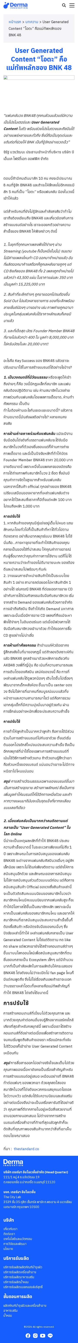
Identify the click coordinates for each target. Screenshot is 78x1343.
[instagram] (35, 1335)
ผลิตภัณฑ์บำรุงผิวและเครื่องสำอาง (24, 1305)
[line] (50, 1335)
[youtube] (43, 1335)
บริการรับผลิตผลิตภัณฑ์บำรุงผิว (22, 1267)
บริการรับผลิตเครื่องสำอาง (19, 1272)
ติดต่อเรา (9, 1234)
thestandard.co (26, 1148)
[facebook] (28, 1335)
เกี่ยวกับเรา (10, 1229)
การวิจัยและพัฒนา (14, 1244)
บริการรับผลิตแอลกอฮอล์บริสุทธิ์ (23, 1287)
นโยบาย (8, 1249)
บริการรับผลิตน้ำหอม (16, 1282)
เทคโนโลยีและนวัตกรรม (17, 1239)
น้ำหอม (7, 1315)
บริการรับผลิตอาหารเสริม (18, 1277)
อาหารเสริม (10, 1310)
